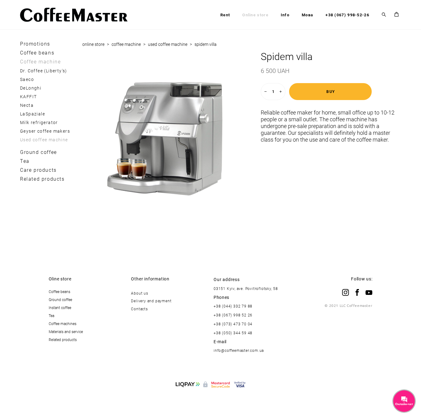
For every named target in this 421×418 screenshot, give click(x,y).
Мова (307, 14)
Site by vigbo (211, 403)
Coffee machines (62, 323)
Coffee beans (37, 52)
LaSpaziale (32, 114)
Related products (42, 178)
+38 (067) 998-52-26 (347, 14)
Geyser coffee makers (45, 131)
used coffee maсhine (167, 44)
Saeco (27, 79)
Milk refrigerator (39, 122)
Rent (225, 14)
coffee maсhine (126, 44)
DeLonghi (30, 88)
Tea (25, 161)
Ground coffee (38, 152)
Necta (27, 105)
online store (93, 44)
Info (285, 14)
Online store (255, 14)
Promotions (35, 43)
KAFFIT (28, 96)
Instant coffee (60, 307)
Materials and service (66, 331)
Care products (38, 170)
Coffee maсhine (40, 61)
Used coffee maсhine (44, 140)
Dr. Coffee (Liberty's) (43, 71)
